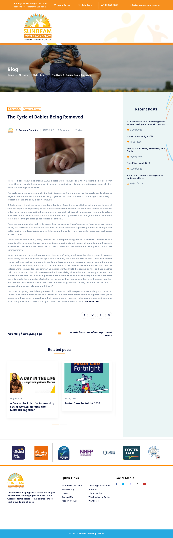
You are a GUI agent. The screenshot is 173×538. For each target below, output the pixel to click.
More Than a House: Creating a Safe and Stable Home (145, 176)
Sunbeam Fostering (28, 130)
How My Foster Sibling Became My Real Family (146, 149)
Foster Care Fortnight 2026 (82, 403)
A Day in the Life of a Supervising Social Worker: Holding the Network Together (32, 407)
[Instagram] (130, 484)
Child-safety (40, 75)
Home (10, 75)
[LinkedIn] (137, 484)
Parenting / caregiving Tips (24, 334)
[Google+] (100, 315)
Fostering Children (32, 109)
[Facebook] (84, 315)
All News (23, 75)
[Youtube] (144, 484)
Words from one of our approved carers (91, 334)
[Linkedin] (108, 315)
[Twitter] (92, 315)
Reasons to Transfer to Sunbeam (30, 6)
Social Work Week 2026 (138, 163)
